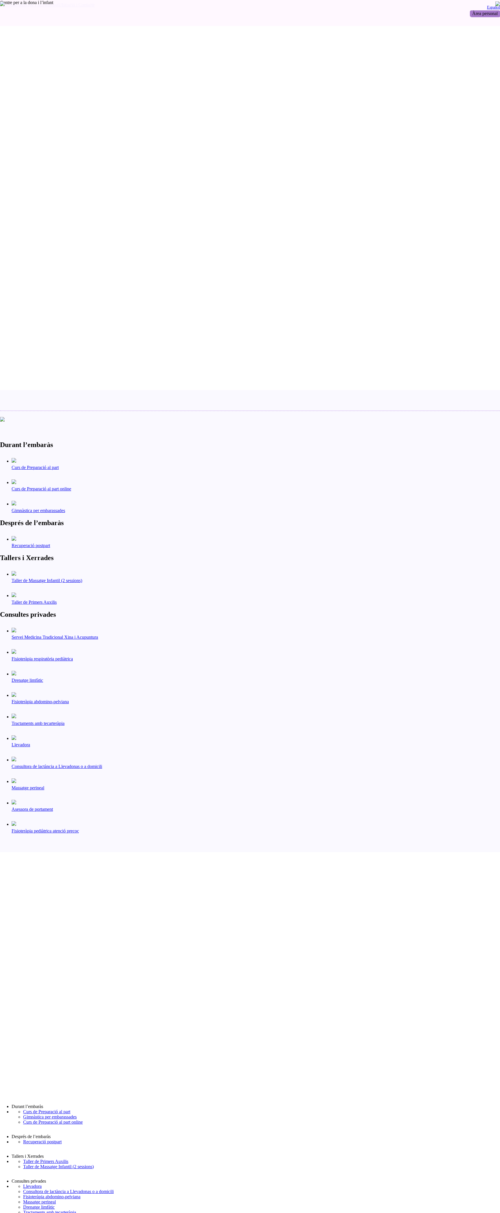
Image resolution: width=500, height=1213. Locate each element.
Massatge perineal (39, 1201)
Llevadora (32, 1186)
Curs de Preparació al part (46, 1111)
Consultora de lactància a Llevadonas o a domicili (68, 1191)
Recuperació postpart (42, 1141)
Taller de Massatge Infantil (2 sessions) (58, 1166)
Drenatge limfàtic (39, 1207)
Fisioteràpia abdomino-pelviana (51, 1196)
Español (493, 7)
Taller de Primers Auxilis (45, 1161)
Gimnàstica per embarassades (50, 1116)
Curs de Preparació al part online (53, 1122)
